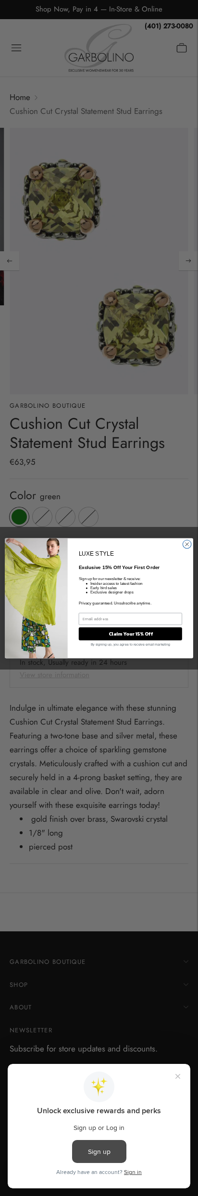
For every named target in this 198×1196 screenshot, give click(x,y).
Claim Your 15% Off (130, 633)
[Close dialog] (187, 544)
